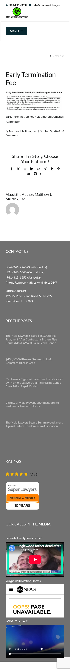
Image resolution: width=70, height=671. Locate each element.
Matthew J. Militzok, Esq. (23, 131)
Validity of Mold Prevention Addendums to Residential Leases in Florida (32, 404)
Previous (58, 56)
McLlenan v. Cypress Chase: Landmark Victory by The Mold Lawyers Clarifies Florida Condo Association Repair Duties (34, 382)
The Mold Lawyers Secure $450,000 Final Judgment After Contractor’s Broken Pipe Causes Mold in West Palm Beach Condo (31, 339)
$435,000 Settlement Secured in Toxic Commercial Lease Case (29, 360)
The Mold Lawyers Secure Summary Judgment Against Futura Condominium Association (34, 424)
